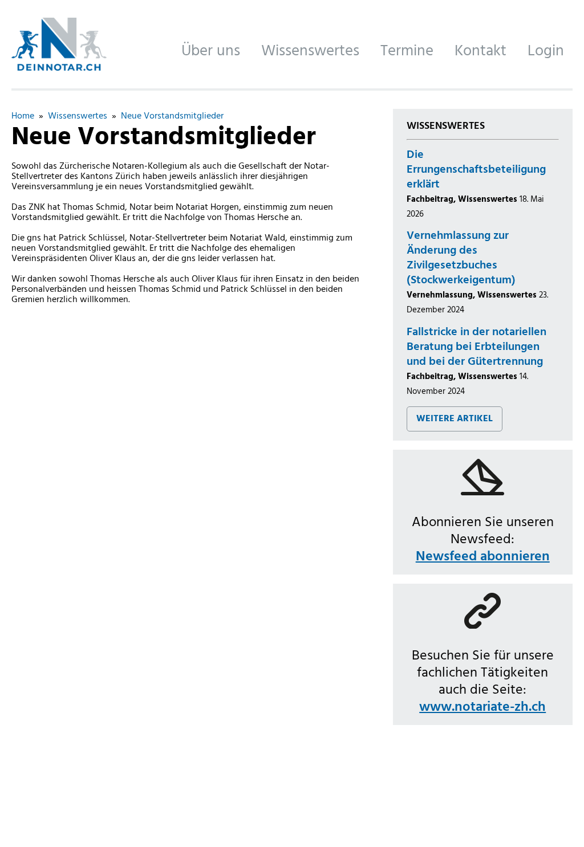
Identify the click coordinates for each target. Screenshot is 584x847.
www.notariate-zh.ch (482, 707)
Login (546, 51)
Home (22, 116)
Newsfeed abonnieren (483, 557)
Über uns (210, 51)
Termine (406, 51)
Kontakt (480, 51)
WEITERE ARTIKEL (454, 419)
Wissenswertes (310, 51)
